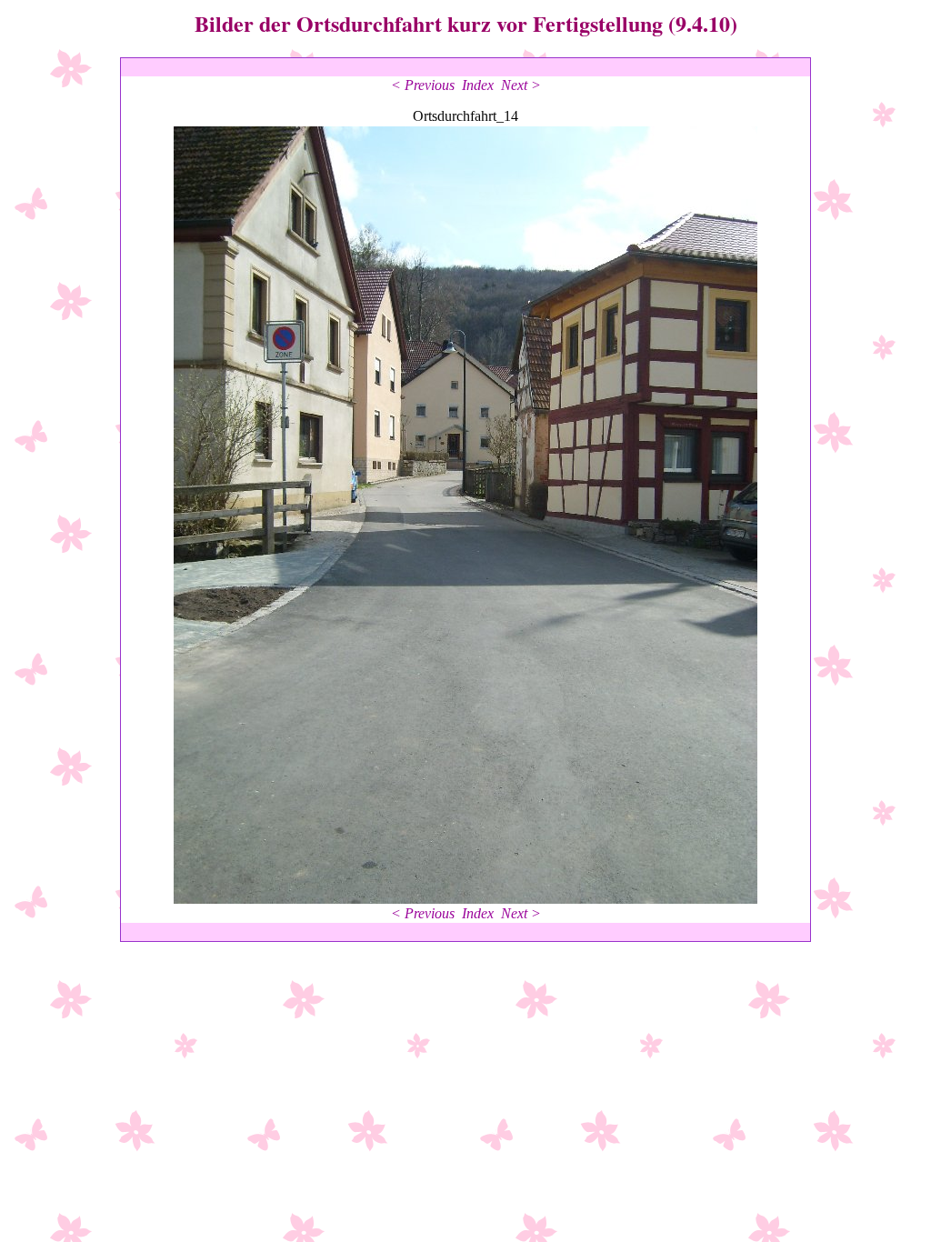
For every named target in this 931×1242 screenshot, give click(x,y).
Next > (521, 85)
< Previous (423, 85)
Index (478, 85)
